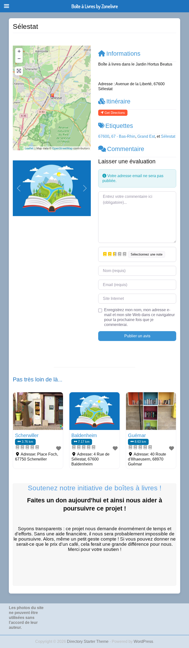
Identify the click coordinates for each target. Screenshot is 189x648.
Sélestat (168, 136)
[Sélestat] (52, 96)
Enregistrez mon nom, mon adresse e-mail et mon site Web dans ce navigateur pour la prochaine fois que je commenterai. (139, 317)
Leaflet (29, 148)
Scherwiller (27, 435)
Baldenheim (84, 435)
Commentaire (125, 148)
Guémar (137, 435)
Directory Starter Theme (88, 641)
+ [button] (19, 51)
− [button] (19, 58)
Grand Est (146, 136)
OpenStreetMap (62, 148)
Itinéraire (118, 101)
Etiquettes (119, 125)
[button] (19, 188)
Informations (123, 53)
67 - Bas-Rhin (123, 136)
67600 (103, 136)
